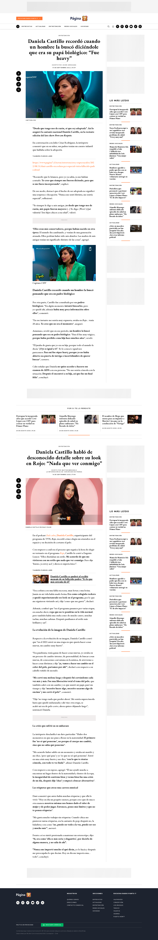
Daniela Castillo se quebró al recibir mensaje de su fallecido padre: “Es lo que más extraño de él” (71, 579)
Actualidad (40, 26)
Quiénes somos (73, 899)
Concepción (118, 902)
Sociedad (85, 26)
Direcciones (72, 902)
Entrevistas (27, 26)
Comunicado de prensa (73, 472)
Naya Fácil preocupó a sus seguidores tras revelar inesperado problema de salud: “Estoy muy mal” (119, 132)
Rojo (62, 553)
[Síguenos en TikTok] (135, 26)
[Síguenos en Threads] (140, 26)
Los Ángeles (118, 905)
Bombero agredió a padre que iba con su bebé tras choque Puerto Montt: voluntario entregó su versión (118, 173)
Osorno (117, 913)
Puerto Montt (119, 916)
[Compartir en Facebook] (18, 73)
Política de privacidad (24, 925)
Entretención (55, 26)
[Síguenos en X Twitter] (117, 26)
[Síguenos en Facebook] (126, 26)
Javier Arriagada (69, 65)
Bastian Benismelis (69, 470)
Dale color (51, 535)
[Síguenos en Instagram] (122, 26)
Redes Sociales (70, 26)
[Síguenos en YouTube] (131, 26)
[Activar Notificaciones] (113, 26)
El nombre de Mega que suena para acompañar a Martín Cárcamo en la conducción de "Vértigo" (113, 420)
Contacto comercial (75, 905)
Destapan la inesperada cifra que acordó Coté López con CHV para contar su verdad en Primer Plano (119, 114)
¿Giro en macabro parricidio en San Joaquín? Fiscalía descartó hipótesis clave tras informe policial (117, 231)
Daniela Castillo (65, 535)
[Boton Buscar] (108, 26)
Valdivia (117, 911)
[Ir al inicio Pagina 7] (79, 18)
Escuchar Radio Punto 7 (28, 18)
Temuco (117, 908)
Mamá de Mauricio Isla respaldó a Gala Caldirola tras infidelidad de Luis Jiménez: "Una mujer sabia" (119, 152)
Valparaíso (118, 899)
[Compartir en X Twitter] (18, 78)
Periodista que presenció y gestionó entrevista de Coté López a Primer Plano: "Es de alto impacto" (118, 193)
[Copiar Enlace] (18, 84)
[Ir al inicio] (17, 26)
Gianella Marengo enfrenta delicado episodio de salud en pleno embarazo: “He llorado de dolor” (118, 211)
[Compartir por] (18, 89)
